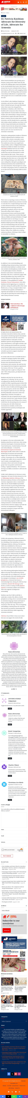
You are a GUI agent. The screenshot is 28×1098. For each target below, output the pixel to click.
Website (3, 842)
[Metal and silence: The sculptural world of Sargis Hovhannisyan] (5, 305)
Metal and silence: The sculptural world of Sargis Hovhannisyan (17, 305)
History (4, 1085)
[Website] (12, 689)
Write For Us (22, 1085)
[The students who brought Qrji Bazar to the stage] (21, 999)
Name (2, 829)
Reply (10, 708)
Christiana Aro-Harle (15, 782)
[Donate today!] (14, 9)
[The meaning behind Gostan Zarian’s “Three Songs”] (21, 982)
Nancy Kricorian (5, 31)
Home (3, 12)
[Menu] (26, 2)
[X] (16, 689)
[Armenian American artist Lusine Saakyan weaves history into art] (7, 982)
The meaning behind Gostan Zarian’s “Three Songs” (20, 988)
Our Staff (9, 1085)
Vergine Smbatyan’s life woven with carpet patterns (7, 1006)
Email (2, 836)
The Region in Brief (7, 902)
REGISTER (6, 930)
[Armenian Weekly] (5, 2)
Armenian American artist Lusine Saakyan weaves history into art (7, 989)
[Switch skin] (21, 2)
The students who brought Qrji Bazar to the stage (20, 1006)
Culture (7, 12)
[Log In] (18, 2)
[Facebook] (14, 689)
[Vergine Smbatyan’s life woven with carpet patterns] (7, 999)
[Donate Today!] (14, 323)
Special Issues (15, 1085)
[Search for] (23, 2)
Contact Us (17, 1088)
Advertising (11, 1088)
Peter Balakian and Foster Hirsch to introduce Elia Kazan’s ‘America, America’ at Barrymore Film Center (14, 868)
